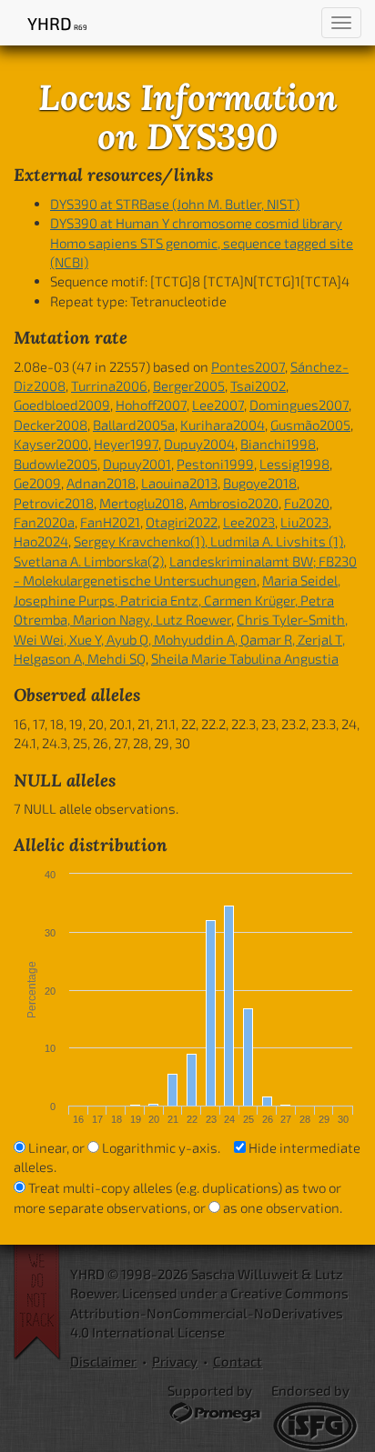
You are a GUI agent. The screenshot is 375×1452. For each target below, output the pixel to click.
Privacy (175, 1361)
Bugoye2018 (260, 483)
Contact (237, 1361)
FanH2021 (110, 522)
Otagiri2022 (182, 522)
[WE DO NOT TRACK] (42, 1303)
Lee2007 (218, 404)
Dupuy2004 (199, 444)
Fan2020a (44, 522)
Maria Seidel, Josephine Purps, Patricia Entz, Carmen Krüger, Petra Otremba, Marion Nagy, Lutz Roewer (177, 599)
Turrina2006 (109, 385)
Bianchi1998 (278, 444)
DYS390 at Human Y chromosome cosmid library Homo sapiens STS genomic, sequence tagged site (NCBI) (201, 242)
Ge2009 (37, 483)
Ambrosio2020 (234, 503)
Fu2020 (306, 503)
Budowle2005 (55, 464)
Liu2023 (304, 522)
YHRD (56, 23)
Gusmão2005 (310, 424)
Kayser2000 (51, 444)
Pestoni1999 (215, 464)
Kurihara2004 (222, 424)
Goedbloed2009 (62, 404)
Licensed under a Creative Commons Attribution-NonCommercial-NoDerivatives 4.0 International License (209, 1312)
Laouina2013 (179, 483)
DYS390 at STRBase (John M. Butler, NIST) (174, 203)
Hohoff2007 (151, 404)
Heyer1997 (126, 444)
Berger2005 (189, 385)
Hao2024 (41, 541)
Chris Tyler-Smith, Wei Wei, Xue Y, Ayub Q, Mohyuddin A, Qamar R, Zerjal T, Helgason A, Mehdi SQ (181, 638)
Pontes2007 (248, 366)
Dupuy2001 (137, 464)
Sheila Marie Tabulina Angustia (245, 658)
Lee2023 (249, 522)
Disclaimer (103, 1361)
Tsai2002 (258, 385)
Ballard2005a (134, 424)
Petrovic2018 (54, 503)
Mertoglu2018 (141, 503)
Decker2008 (50, 424)
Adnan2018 (101, 483)
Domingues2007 (299, 404)
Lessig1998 (294, 464)
